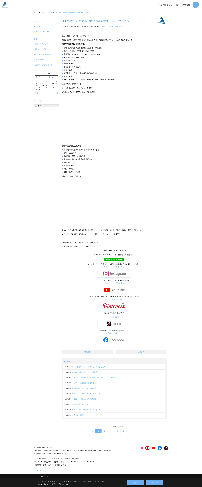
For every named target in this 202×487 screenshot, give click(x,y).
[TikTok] (114, 324)
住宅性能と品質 (166, 4)
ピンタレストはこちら (115, 299)
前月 (36, 93)
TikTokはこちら (115, 317)
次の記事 (141, 352)
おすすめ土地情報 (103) (43, 65)
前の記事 (87, 352)
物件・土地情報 (183, 4)
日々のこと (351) (41, 49)
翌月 (56, 93)
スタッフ (105, 26)
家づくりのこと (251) (42, 44)
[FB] (114, 340)
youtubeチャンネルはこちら (115, 283)
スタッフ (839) (40, 26)
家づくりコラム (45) (42, 32)
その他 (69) (39, 60)
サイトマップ (39, 470)
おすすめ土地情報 (116, 26)
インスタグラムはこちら (115, 267)
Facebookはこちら (115, 333)
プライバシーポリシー (87, 481)
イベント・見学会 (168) (43, 54)
